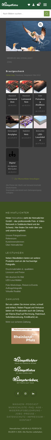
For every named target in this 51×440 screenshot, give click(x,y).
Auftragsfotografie (14, 288)
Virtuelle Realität (13, 291)
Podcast (32, 404)
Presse (29, 414)
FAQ (31, 407)
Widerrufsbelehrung (25, 410)
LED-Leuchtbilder (14, 280)
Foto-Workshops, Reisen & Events (22, 285)
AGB (38, 407)
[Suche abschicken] (47, 13)
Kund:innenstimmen (15, 242)
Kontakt (25, 420)
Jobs (18, 414)
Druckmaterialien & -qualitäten (19, 269)
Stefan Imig (10, 75)
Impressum (35, 417)
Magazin (18, 404)
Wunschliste (17, 407)
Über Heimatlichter (14, 245)
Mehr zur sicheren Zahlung (18, 322)
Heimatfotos (17, 218)
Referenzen (11, 238)
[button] (40, 24)
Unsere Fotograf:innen (16, 235)
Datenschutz (16, 417)
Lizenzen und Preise (15, 272)
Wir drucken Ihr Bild (15, 277)
